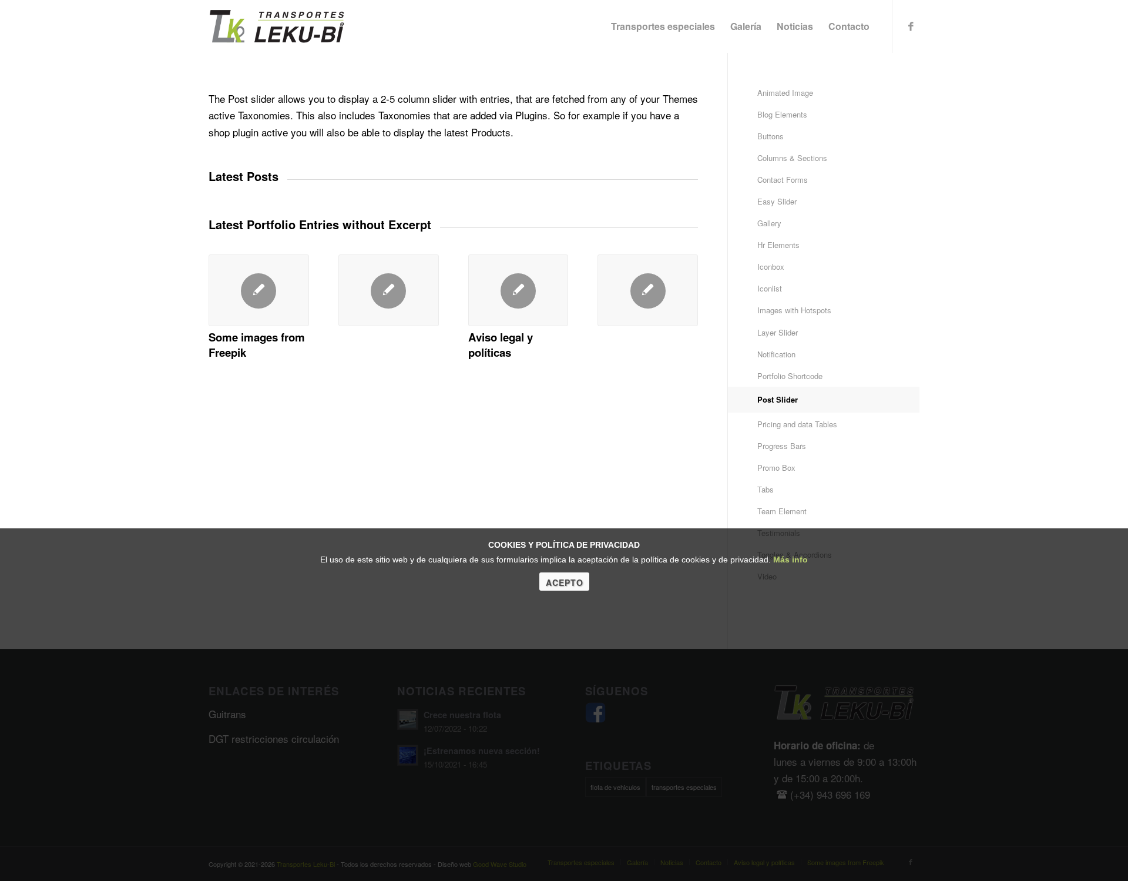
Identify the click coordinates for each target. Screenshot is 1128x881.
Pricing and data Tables (797, 424)
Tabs (765, 489)
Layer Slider (777, 332)
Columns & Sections (792, 157)
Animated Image (785, 92)
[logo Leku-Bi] (277, 26)
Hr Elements (778, 244)
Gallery (769, 223)
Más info (790, 559)
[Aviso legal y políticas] (518, 290)
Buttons (770, 136)
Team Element (782, 511)
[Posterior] (680, 295)
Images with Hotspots (794, 310)
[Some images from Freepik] (259, 290)
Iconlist (769, 288)
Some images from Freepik (257, 344)
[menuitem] (663, 26)
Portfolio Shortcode (789, 375)
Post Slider (777, 399)
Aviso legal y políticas (500, 344)
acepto (564, 582)
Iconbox (770, 266)
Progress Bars (781, 445)
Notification (776, 354)
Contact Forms (782, 179)
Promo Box (776, 467)
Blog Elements (782, 114)
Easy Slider (777, 201)
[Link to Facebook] (910, 26)
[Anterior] (226, 295)
